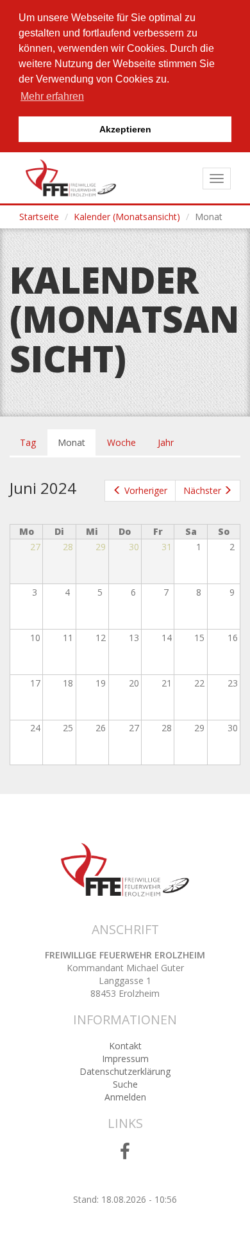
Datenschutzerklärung (125, 1071)
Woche (121, 442)
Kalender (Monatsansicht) (127, 216)
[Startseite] (71, 178)
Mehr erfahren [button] (52, 96)
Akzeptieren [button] (125, 129)
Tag (28, 442)
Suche (125, 1084)
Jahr (166, 442)
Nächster (202, 490)
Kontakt (125, 1046)
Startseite (39, 216)
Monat (77, 446)
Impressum (125, 1058)
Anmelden (125, 1097)
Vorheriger (145, 490)
